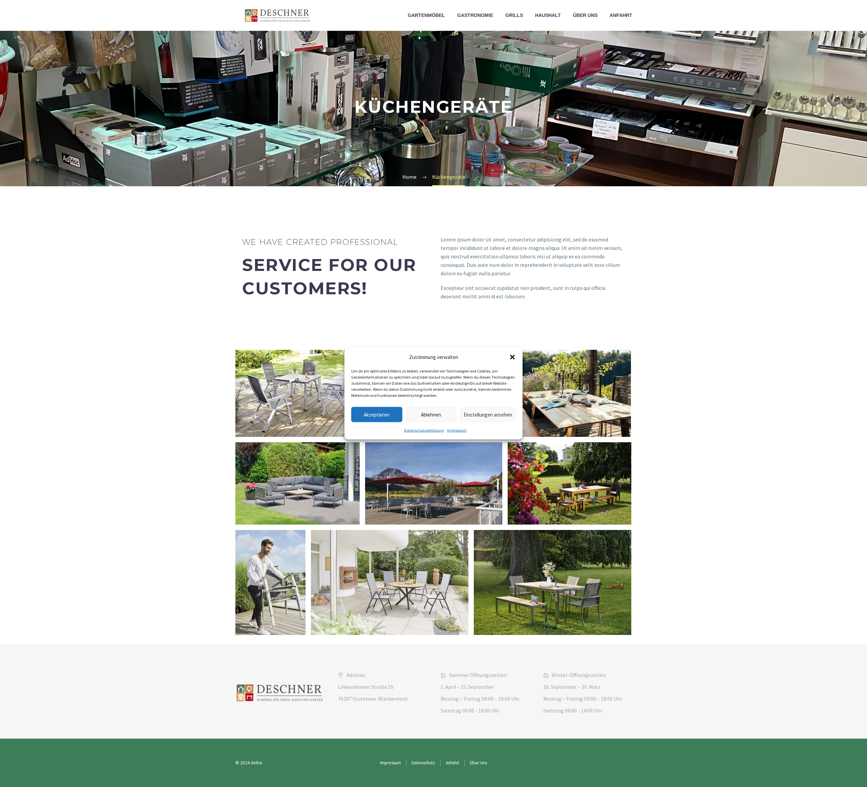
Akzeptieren (376, 414)
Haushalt (548, 15)
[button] (512, 357)
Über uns (585, 15)
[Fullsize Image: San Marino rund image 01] (389, 582)
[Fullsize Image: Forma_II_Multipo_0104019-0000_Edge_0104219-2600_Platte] (297, 393)
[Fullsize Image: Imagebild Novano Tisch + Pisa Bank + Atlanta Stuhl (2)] (565, 393)
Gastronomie (475, 15)
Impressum (457, 430)
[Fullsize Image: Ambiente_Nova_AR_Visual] (433, 483)
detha (256, 763)
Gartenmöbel (426, 15)
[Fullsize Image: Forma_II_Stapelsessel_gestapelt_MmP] (270, 582)
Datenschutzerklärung (424, 430)
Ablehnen (431, 414)
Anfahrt (621, 15)
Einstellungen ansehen (488, 414)
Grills (514, 15)
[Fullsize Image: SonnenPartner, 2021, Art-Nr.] (297, 483)
